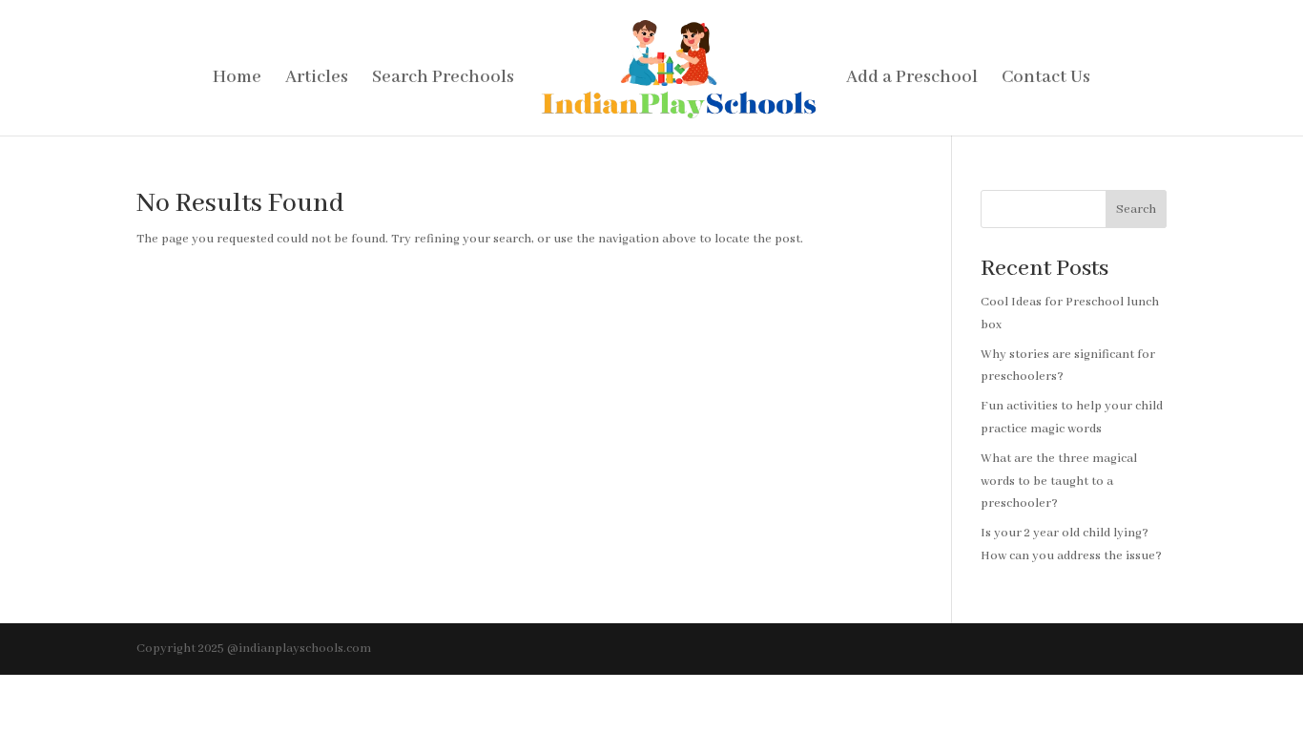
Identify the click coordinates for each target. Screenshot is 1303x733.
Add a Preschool (912, 80)
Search (1136, 209)
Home (237, 80)
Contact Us (1046, 80)
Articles (316, 80)
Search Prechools (443, 80)
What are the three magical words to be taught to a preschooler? (1059, 481)
